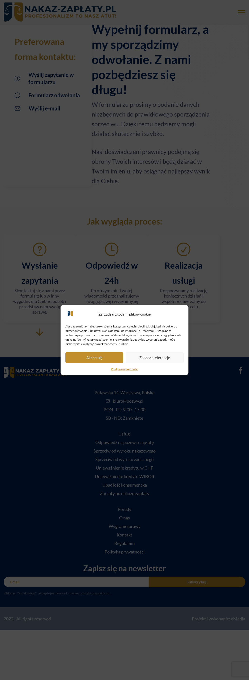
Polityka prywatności (124, 369)
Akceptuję (94, 357)
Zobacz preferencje (154, 357)
